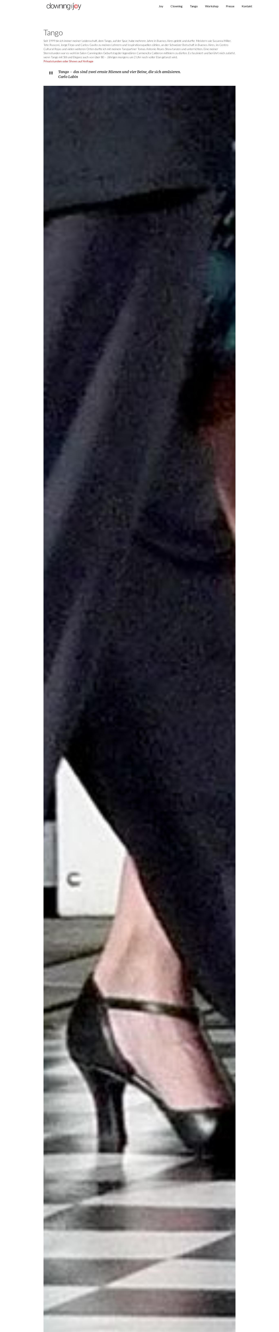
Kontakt (247, 6)
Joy (161, 6)
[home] (64, 6)
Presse (230, 6)
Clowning (177, 6)
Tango (194, 6)
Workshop (212, 6)
